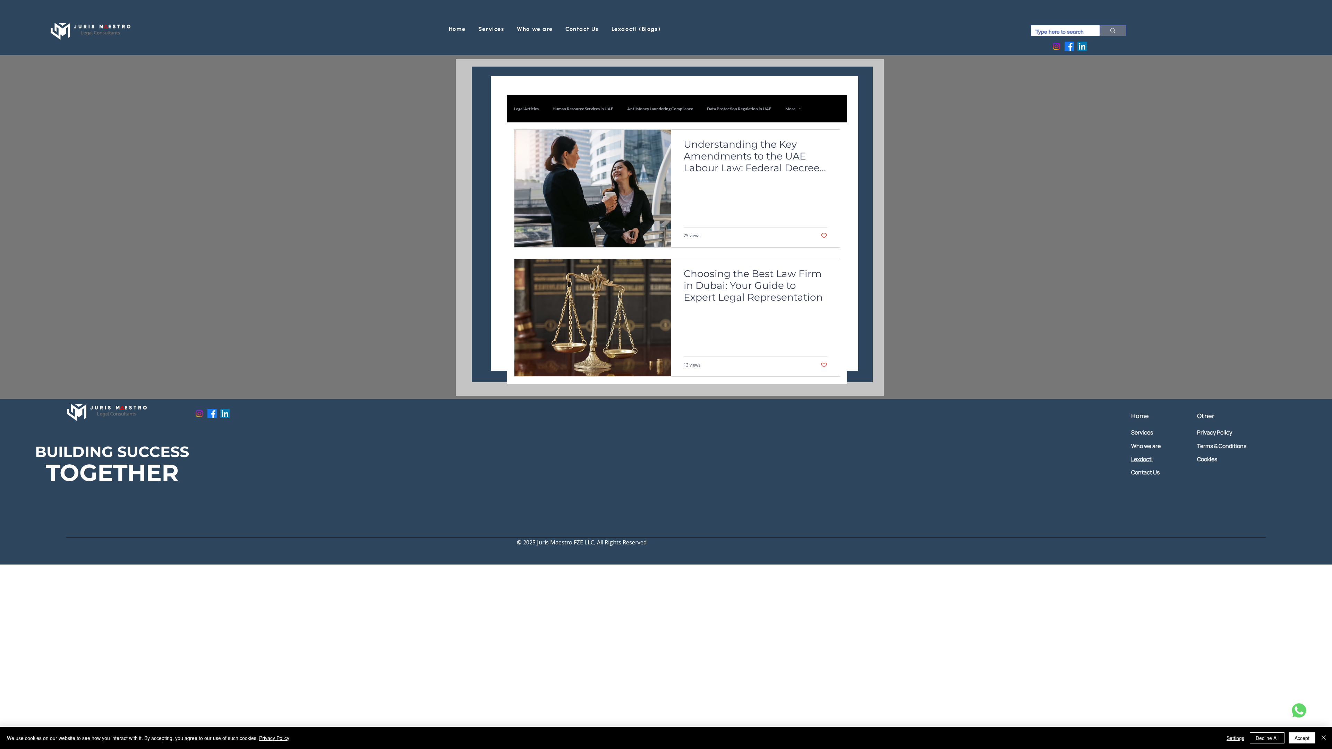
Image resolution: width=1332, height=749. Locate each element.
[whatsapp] (1298, 710)
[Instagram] (1056, 46)
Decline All (1267, 737)
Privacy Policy (274, 737)
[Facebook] (1069, 46)
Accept (1302, 737)
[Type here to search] (1113, 30)
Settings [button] (1235, 737)
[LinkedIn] (1082, 46)
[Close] (1324, 737)
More (790, 108)
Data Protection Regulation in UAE (739, 108)
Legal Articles (526, 108)
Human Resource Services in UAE (583, 108)
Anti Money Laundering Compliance (660, 108)
